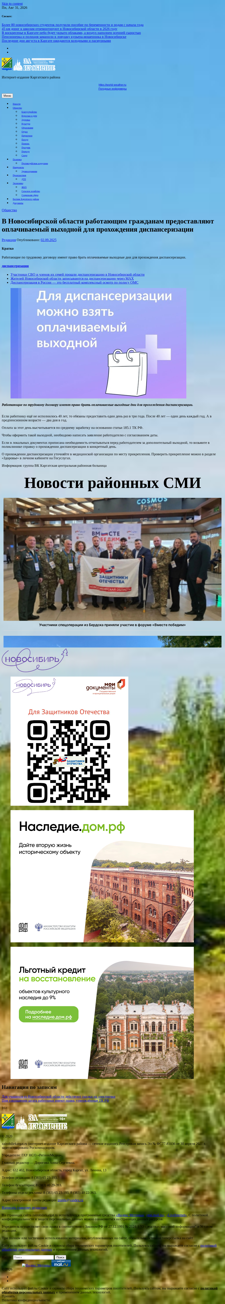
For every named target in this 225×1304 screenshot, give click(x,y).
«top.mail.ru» (155, 1215)
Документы (18, 203)
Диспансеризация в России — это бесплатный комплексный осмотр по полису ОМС (74, 282)
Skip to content (12, 4)
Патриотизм (27, 135)
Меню (7, 95)
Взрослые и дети (29, 116)
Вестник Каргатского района (26, 199)
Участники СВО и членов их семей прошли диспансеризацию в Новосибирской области (78, 274)
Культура (26, 124)
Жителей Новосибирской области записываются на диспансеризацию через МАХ (72, 278)
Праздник (26, 147)
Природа (25, 151)
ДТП (24, 179)
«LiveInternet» (176, 1215)
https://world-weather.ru (112, 84)
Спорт (24, 155)
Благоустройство (29, 112)
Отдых (25, 131)
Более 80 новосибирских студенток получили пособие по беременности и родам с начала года (72, 25)
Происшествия (19, 175)
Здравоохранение (29, 171)
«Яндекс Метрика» (130, 1215)
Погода (25, 139)
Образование (27, 127)
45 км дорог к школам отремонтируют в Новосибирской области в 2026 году (59, 29)
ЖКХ (24, 187)
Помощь (25, 143)
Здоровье (26, 120)
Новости (16, 104)
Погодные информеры (112, 88)
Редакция (9, 240)
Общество (17, 108)
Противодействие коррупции (35, 163)
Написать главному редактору (24, 1207)
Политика (17, 159)
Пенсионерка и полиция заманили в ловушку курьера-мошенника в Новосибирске (64, 37)
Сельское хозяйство (31, 191)
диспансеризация (15, 266)
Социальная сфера (30, 195)
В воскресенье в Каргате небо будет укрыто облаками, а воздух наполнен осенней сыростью (71, 33)
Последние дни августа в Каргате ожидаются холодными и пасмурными (56, 41)
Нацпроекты (18, 167)
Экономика (18, 183)
